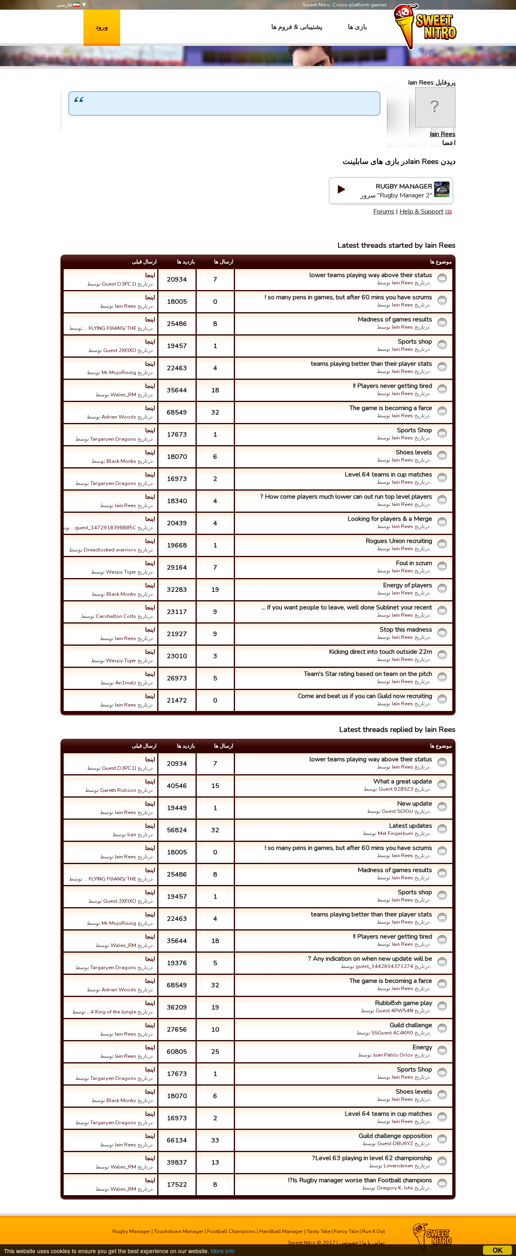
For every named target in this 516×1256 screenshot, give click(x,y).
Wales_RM (123, 394)
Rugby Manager (131, 1231)
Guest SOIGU (397, 811)
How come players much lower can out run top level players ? (346, 496)
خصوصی (348, 1242)
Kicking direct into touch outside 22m (380, 652)
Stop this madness (406, 629)
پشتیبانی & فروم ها (296, 27)
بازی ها (357, 27)
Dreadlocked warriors (110, 549)
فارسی (64, 4)
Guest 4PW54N (394, 1010)
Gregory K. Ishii (395, 1188)
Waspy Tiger (121, 572)
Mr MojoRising (119, 372)
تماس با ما (373, 1242)
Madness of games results (395, 319)
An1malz (125, 682)
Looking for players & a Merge (389, 519)
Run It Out (373, 1231)
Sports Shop (414, 430)
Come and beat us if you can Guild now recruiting (365, 696)
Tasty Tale (318, 1231)
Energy (422, 1047)
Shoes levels (414, 452)
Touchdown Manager (179, 1231)
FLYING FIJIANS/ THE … (110, 328)
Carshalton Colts (116, 616)
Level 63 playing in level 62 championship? (372, 1158)
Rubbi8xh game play (403, 1003)
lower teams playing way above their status (371, 275)
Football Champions (231, 1231)
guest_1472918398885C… (103, 527)
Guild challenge (411, 1025)
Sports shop (415, 341)
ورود (102, 27)
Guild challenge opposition (395, 1136)
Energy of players (407, 585)
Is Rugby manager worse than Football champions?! (360, 1180)
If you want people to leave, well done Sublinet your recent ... (347, 607)
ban (131, 834)
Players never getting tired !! (392, 386)
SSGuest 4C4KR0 (392, 1032)
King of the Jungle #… (111, 1012)
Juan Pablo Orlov (393, 1055)
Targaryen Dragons (113, 439)
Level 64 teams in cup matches (388, 474)
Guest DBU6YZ (395, 1143)
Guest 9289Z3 (396, 789)
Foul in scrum (414, 563)
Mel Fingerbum (395, 833)
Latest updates (410, 826)
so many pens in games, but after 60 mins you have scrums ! (348, 297)
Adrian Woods (119, 417)
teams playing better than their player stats (371, 364)
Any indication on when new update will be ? (370, 959)
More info (223, 1251)
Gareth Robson (118, 790)
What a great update (402, 781)
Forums (383, 211)
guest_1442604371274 (384, 966)
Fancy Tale (346, 1231)
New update (414, 803)
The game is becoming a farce (391, 408)
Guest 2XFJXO (119, 350)
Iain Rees (443, 134)
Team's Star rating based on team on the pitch (368, 674)
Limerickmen (398, 1165)
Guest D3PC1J (119, 284)
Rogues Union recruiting (399, 541)
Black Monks (121, 461)
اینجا (150, 275)
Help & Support (421, 211)
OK (498, 1250)
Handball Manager (281, 1231)
